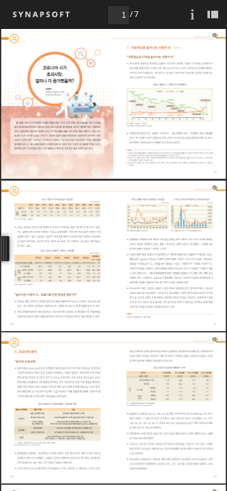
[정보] (192, 14)
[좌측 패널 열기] (212, 14)
